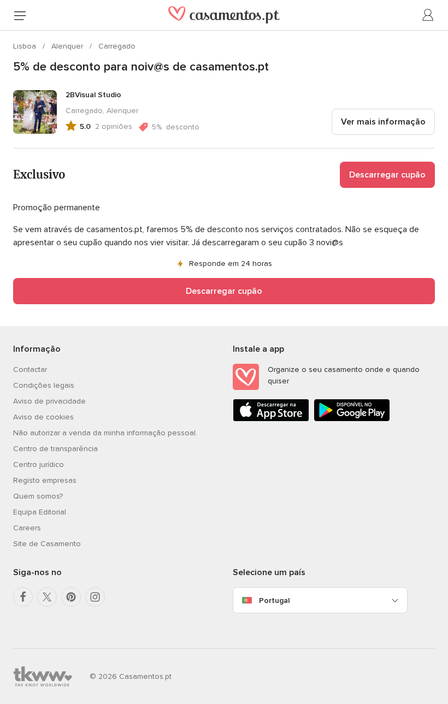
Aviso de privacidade (49, 401)
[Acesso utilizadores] (428, 15)
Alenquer (68, 46)
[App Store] (271, 419)
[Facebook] (23, 597)
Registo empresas (44, 480)
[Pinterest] (71, 597)
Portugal (274, 600)
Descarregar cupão (387, 174)
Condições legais (43, 385)
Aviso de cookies (43, 417)
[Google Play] (352, 419)
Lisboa (25, 46)
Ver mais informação (383, 121)
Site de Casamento (47, 543)
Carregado (116, 46)
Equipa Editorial (39, 512)
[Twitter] (47, 597)
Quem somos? (38, 496)
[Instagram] (95, 597)
